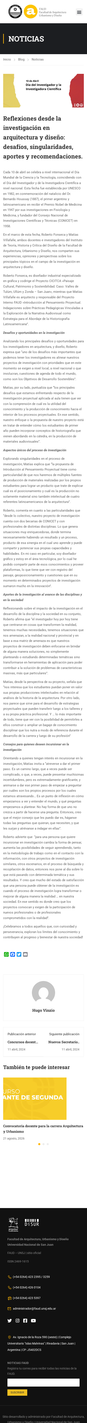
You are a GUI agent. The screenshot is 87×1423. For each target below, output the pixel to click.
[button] (79, 11)
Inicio (7, 59)
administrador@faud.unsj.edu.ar (34, 1308)
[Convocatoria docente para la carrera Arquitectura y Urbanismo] (35, 1098)
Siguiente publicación (64, 1034)
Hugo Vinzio (43, 1010)
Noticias (38, 59)
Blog (21, 59)
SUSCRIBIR (17, 1392)
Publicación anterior (22, 1034)
